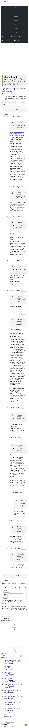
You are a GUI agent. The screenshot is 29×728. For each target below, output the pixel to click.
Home (3, 88)
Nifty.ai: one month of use (10, 714)
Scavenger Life (4, 1)
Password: (6, 594)
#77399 (23, 521)
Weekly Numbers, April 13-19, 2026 (13, 708)
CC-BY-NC (12, 726)
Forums (7, 88)
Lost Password (21, 102)
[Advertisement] (14, 58)
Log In (8, 102)
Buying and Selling (14, 88)
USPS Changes (7, 672)
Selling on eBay (23, 88)
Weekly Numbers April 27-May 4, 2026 (13, 696)
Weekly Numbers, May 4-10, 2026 (12, 690)
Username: (6, 592)
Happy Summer (7, 666)
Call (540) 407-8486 (6, 618)
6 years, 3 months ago (16, 98)
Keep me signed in (9, 596)
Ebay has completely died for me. (12, 660)
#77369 (23, 116)
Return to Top (25, 724)
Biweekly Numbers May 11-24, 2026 (13, 684)
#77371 (23, 216)
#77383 (23, 439)
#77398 (23, 494)
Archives (3, 723)
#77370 (23, 187)
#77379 (23, 313)
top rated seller (9, 93)
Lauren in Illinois (8, 678)
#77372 (23, 260)
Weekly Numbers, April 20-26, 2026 (13, 702)
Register (14, 102)
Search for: (3, 655)
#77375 (23, 290)
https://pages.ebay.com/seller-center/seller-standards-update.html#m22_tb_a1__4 (17, 133)
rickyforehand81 (22, 608)
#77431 (23, 549)
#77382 (23, 409)
